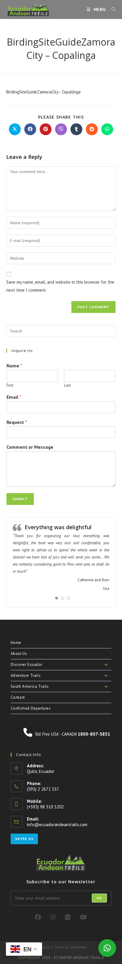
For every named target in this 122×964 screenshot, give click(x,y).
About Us (19, 653)
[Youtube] (83, 917)
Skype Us (24, 839)
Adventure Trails (26, 675)
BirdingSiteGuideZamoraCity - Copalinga (43, 92)
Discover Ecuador (27, 664)
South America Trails (30, 686)
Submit (20, 499)
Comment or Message (30, 447)
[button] (107, 948)
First (10, 385)
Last (67, 385)
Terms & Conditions (70, 947)
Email (14, 397)
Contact (18, 697)
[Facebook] (38, 917)
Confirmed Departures (31, 708)
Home (16, 642)
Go (99, 898)
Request (17, 422)
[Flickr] (67, 917)
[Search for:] (111, 9)
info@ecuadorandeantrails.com (57, 824)
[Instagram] (53, 917)
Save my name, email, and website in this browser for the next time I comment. (60, 286)
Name (14, 366)
